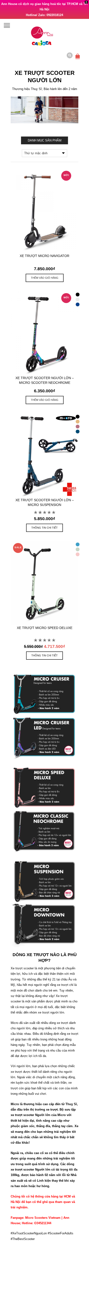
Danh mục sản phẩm (44, 140)
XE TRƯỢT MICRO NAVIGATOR (44, 256)
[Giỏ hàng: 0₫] (78, 54)
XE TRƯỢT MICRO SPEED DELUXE (44, 628)
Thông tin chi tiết (44, 527)
